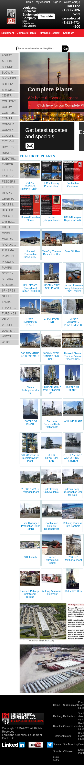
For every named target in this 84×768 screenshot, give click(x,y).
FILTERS (7, 187)
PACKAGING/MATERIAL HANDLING (10, 244)
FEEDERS (8, 181)
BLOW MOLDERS (10, 72)
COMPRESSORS (10, 118)
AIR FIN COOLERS (10, 61)
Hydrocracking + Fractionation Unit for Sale (72, 492)
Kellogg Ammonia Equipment (51, 593)
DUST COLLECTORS (10, 152)
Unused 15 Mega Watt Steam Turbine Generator (30, 595)
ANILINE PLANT (73, 421)
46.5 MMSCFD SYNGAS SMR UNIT (51, 356)
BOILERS (8, 84)
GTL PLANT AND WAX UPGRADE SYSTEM (72, 458)
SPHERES (8, 290)
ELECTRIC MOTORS (10, 158)
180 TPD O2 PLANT (72, 389)
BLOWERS (9, 78)
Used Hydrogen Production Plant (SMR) (30, 526)
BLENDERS (9, 66)
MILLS (6, 227)
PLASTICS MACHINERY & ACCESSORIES (10, 256)
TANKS (6, 302)
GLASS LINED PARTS (10, 204)
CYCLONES (9, 141)
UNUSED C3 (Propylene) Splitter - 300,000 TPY (30, 289)
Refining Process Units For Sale (72, 525)
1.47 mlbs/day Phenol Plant (51, 185)
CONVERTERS (10, 124)
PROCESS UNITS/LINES (10, 261)
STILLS (6, 296)
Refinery (58, 716)
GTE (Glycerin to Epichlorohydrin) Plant (30, 458)
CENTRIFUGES (10, 95)
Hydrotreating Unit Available (51, 490)
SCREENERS (10, 273)
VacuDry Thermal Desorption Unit (51, 253)
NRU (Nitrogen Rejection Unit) (72, 219)
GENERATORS (10, 198)
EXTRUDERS (10, 175)
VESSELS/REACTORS (10, 325)
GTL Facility (30, 557)
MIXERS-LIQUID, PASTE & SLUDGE (10, 238)
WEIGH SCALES (10, 342)
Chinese (68, 751)
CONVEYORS (10, 130)
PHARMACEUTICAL (10, 250)
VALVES (7, 319)
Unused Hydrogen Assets (51, 219)
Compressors (70, 726)
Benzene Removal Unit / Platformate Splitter (52, 425)
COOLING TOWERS (10, 135)
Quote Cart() (72, 1)
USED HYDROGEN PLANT (30, 322)
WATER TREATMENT (10, 336)
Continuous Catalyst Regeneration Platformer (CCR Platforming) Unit (52, 529)
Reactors (58, 726)
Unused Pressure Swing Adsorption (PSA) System (73, 288)
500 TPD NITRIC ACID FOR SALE (30, 355)
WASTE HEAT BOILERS (10, 330)
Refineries (69, 716)
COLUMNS (9, 101)
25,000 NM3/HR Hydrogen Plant (30, 490)
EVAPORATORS (10, 164)
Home (29, 1)
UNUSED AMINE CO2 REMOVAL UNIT (51, 390)
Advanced (77, 48)
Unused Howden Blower (30, 219)
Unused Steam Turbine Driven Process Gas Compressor (72, 357)
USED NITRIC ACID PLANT (52, 287)
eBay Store (56, 758)
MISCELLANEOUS (10, 233)
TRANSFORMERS (10, 307)
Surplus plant (70, 705)
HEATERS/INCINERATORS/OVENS (10, 210)
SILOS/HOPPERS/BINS (10, 284)
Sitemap (57, 744)
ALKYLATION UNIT (51, 321)
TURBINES (9, 313)
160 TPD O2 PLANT (30, 423)
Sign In (57, 1)
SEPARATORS (10, 279)
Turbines (58, 736)
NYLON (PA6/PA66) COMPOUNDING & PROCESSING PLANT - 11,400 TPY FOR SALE (29, 190)
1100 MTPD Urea (73, 591)
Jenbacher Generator (73, 185)
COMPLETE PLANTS (10, 112)
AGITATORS (10, 55)
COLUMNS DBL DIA (10, 107)
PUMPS (7, 267)
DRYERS (7, 147)
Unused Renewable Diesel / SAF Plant (30, 255)
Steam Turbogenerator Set (30, 390)
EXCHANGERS (10, 170)
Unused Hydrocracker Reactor (51, 560)
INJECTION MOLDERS (10, 216)
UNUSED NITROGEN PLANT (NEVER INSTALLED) (73, 323)
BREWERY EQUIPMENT (10, 89)
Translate (46, 16)
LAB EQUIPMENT (10, 221)
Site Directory (70, 744)
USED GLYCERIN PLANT (51, 458)
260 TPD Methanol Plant (73, 559)
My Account (43, 1)
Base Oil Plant (72, 251)
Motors (67, 736)
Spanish (57, 751)
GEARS (7, 193)
